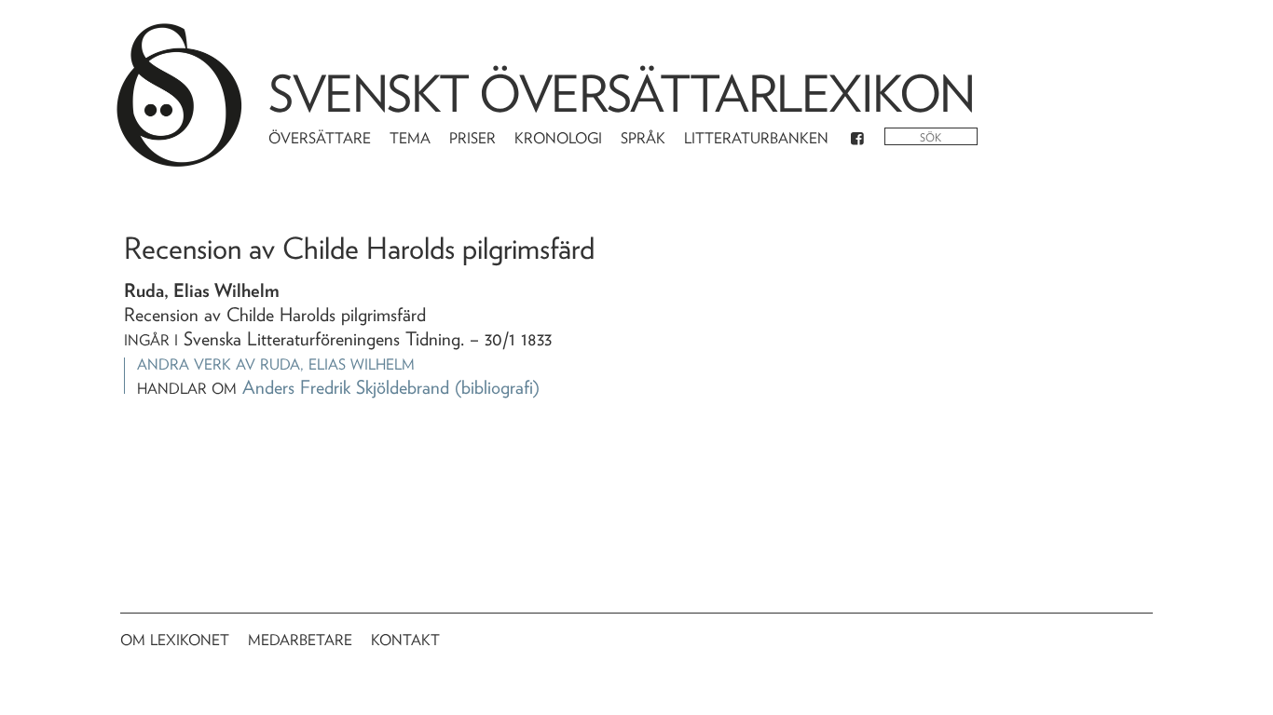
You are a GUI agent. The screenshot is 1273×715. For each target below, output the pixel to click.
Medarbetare (300, 640)
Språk (643, 138)
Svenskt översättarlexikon (621, 93)
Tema (410, 138)
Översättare (319, 138)
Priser (472, 138)
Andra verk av (276, 364)
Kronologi (558, 138)
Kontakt (405, 640)
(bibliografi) (497, 387)
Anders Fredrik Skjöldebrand (345, 387)
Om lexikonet (174, 640)
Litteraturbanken (756, 138)
